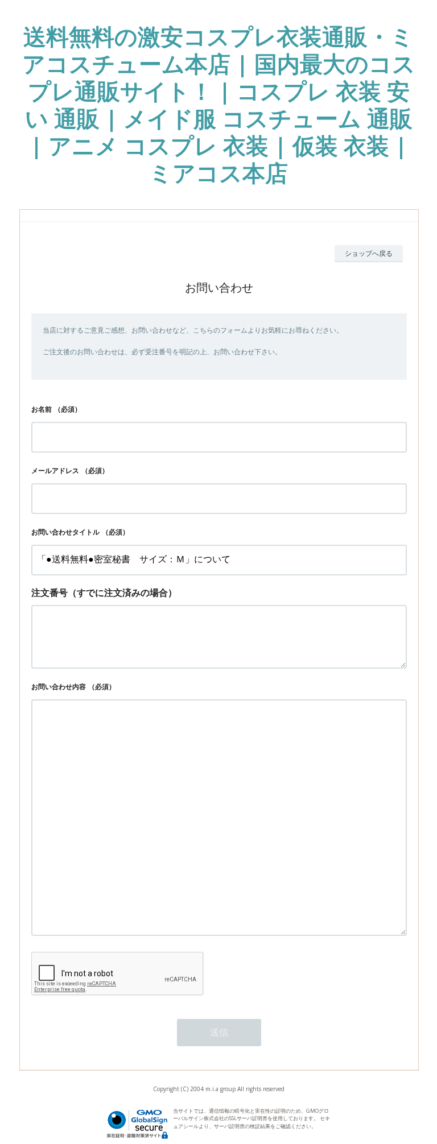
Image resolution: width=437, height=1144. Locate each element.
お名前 (41, 409)
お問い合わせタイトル (65, 532)
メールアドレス (55, 470)
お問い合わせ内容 (58, 686)
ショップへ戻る (369, 253)
